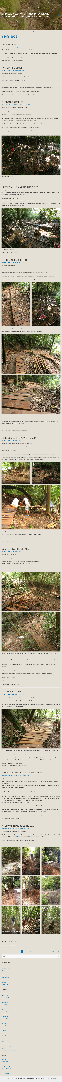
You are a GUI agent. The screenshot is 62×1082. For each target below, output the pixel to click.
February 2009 (5, 993)
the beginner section (14, 260)
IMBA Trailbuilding (6, 1064)
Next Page (55, 951)
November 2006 (5, 1016)
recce (3, 972)
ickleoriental (4, 1043)
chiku (3, 1041)
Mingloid (3, 1048)
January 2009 (5, 995)
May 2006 (4, 1028)
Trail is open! (9, 44)
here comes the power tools (19, 438)
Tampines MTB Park (6, 977)
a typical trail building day (18, 825)
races (3, 970)
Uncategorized (5, 984)
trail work (4, 979)
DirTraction (4, 1059)
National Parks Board (6, 1071)
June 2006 (4, 1025)
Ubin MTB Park (5, 982)
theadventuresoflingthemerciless (9, 1050)
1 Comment (4, 104)
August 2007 (4, 1004)
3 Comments (4, 828)
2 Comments (4, 47)
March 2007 (4, 1009)
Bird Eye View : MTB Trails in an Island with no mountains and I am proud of (25, 15)
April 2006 (4, 1030)
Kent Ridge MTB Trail (12, 47)
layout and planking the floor (20, 187)
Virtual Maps (19, 836)
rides (19, 47)
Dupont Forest (5, 1061)
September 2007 (5, 1002)
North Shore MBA (5, 1073)
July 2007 (4, 1007)
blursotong (4, 1039)
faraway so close (12, 68)
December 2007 (5, 997)
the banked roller (12, 102)
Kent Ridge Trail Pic (6, 1066)
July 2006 (4, 1023)
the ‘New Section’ (12, 691)
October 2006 (5, 1018)
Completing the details (15, 549)
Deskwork (4, 965)
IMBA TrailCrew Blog (6, 1046)
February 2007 (5, 1011)
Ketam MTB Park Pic (6, 1068)
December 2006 (5, 1014)
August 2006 (4, 1021)
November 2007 (5, 1000)
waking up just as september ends (22, 772)
